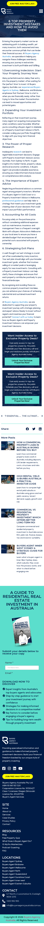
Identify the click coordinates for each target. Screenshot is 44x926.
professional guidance (12, 200)
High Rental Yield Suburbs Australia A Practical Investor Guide (29, 480)
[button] (27, 429)
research (17, 152)
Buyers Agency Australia (16, 302)
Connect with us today (22, 317)
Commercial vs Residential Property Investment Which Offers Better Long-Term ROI (29, 516)
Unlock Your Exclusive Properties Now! (22, 361)
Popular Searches (8, 924)
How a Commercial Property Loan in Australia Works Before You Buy (29, 446)
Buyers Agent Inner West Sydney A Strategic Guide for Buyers (29, 549)
